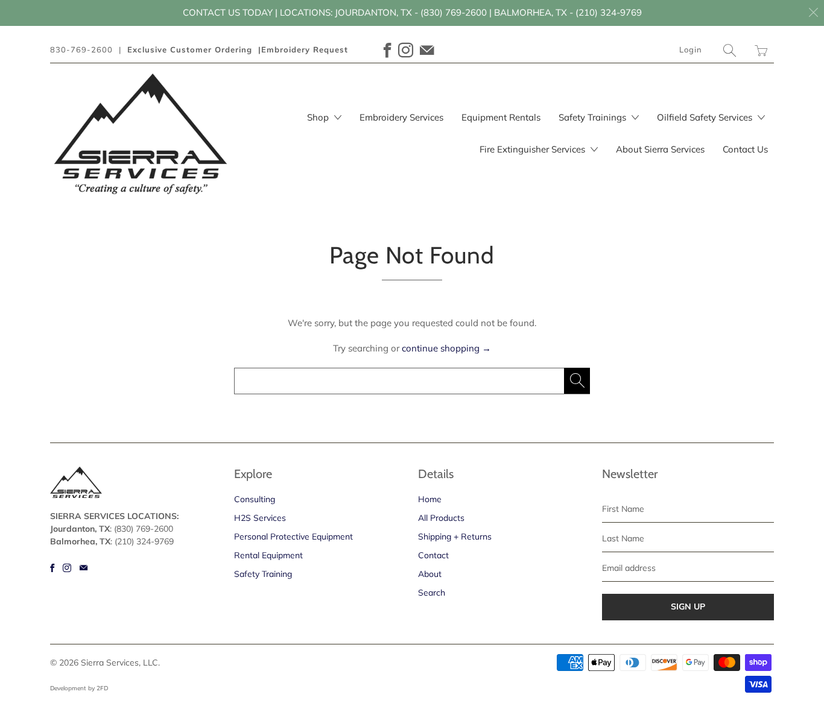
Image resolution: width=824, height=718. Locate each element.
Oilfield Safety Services (706, 117)
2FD (102, 688)
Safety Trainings (594, 117)
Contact (433, 555)
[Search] (730, 50)
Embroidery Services (401, 117)
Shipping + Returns (455, 536)
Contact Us (745, 149)
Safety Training (263, 573)
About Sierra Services (660, 149)
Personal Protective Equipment (293, 536)
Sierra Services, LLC (119, 662)
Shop (319, 117)
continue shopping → (446, 348)
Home (430, 499)
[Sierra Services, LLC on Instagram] (406, 50)
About (430, 573)
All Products (441, 517)
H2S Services (260, 517)
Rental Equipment (268, 555)
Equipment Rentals (500, 117)
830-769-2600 (81, 49)
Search (431, 592)
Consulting (254, 499)
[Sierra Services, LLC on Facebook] (388, 50)
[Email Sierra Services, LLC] (427, 50)
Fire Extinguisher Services (534, 149)
